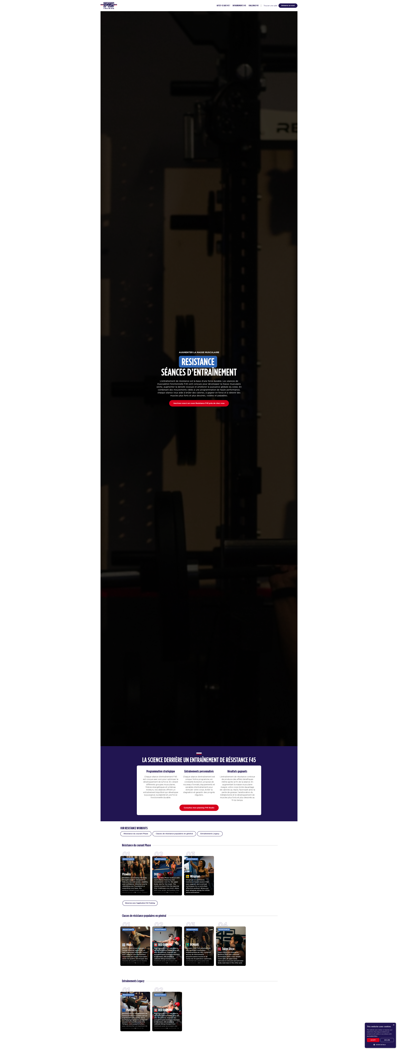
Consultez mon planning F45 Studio (199, 808)
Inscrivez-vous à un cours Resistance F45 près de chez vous (199, 403)
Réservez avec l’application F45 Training (140, 903)
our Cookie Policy (372, 1036)
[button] (380, 1044)
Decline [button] (387, 1040)
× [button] (393, 1025)
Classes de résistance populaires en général (174, 834)
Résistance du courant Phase (136, 834)
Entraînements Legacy (209, 834)
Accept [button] (373, 1040)
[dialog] (380, 1035)
